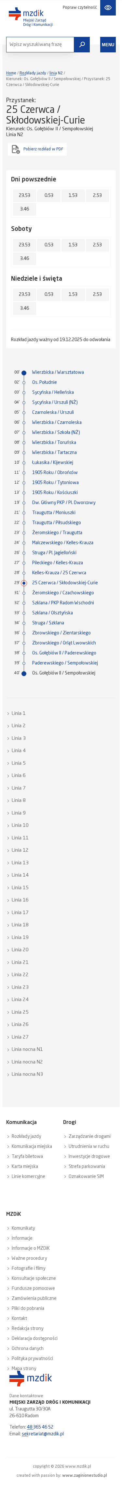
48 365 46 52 (40, 1427)
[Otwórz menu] (108, 44)
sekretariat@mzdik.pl (43, 1434)
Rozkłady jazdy (33, 73)
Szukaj (82, 44)
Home (11, 73)
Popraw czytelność (80, 8)
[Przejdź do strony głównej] (30, 17)
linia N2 (56, 73)
